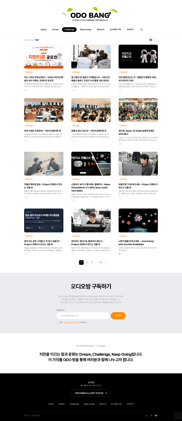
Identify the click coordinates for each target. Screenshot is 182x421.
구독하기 (118, 315)
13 (101, 262)
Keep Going (85, 29)
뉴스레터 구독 (115, 29)
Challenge (69, 29)
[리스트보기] (155, 40)
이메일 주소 (60, 310)
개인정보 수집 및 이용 (70, 322)
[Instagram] (151, 416)
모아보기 (130, 29)
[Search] (141, 29)
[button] (43, 68)
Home (43, 29)
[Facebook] (146, 416)
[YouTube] (156, 416)
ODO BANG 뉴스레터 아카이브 (89, 393)
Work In (100, 29)
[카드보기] (151, 40)
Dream (55, 29)
